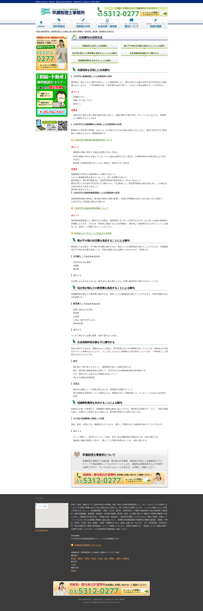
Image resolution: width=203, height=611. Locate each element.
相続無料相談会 (59, 24)
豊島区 (80, 558)
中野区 (86, 558)
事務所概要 (156, 24)
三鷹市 (118, 558)
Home (41, 24)
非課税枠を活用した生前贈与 (94, 46)
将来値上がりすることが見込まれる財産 (93, 233)
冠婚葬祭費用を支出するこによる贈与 (94, 60)
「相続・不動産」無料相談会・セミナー (51, 95)
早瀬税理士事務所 (98, 602)
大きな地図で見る (41, 530)
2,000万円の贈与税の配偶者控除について (93, 140)
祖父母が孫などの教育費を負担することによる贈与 (94, 53)
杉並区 (93, 558)
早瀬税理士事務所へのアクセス (87, 545)
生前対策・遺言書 (107, 24)
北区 (106, 558)
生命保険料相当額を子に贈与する (144, 53)
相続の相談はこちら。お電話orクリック (119, 478)
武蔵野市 (125, 558)
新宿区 (73, 558)
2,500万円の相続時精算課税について (91, 208)
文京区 (100, 558)
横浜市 (73, 571)
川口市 (73, 565)
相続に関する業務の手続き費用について (131, 24)
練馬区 (111, 558)
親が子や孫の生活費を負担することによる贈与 (144, 46)
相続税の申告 (83, 24)
